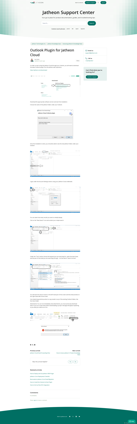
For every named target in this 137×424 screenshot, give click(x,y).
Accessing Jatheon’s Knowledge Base (72, 44)
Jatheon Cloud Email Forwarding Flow (40, 353)
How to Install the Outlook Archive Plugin (41, 382)
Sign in (103, 2)
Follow (77, 60)
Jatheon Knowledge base (54, 44)
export (77, 28)
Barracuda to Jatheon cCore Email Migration (42, 379)
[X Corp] (32, 345)
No (75, 361)
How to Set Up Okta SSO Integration (40, 385)
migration (83, 28)
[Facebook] (30, 345)
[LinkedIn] (34, 345)
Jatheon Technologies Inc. (39, 44)
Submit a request (90, 2)
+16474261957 (89, 61)
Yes (70, 361)
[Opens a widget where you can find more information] (132, 421)
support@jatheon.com (91, 53)
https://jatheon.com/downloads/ (38, 70)
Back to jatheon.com (62, 416)
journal (68, 28)
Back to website (79, 2)
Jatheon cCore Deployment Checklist (40, 376)
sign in (35, 400)
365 (72, 28)
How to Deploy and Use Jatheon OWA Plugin (42, 373)
